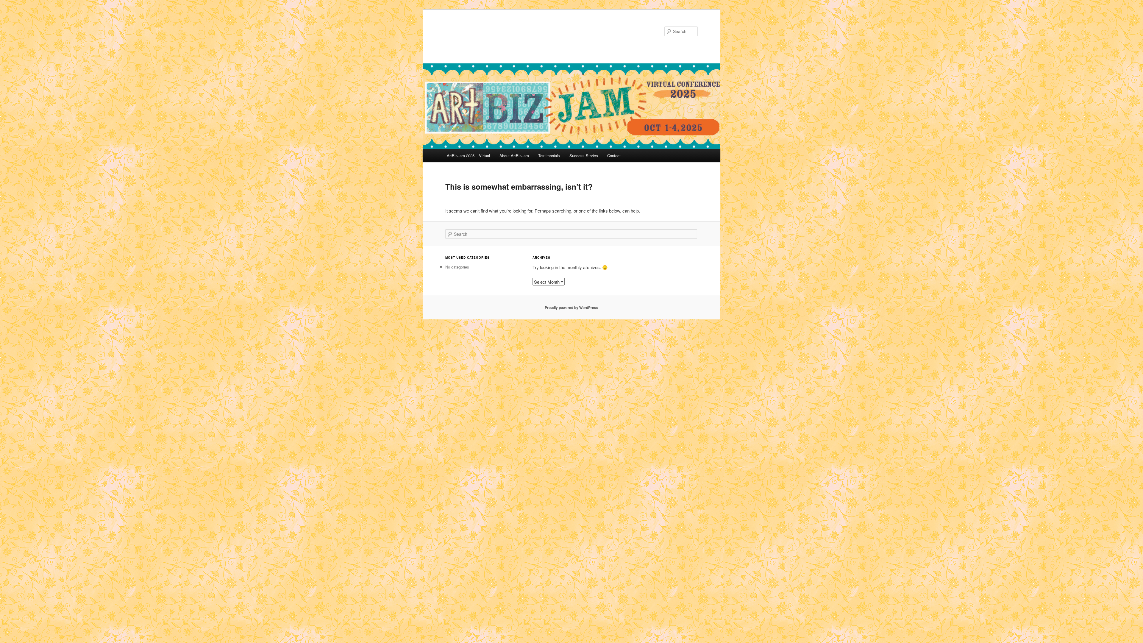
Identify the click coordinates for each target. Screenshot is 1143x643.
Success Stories (583, 155)
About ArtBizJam (514, 155)
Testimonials (549, 155)
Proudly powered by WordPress (571, 307)
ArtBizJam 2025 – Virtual (468, 155)
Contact (614, 155)
